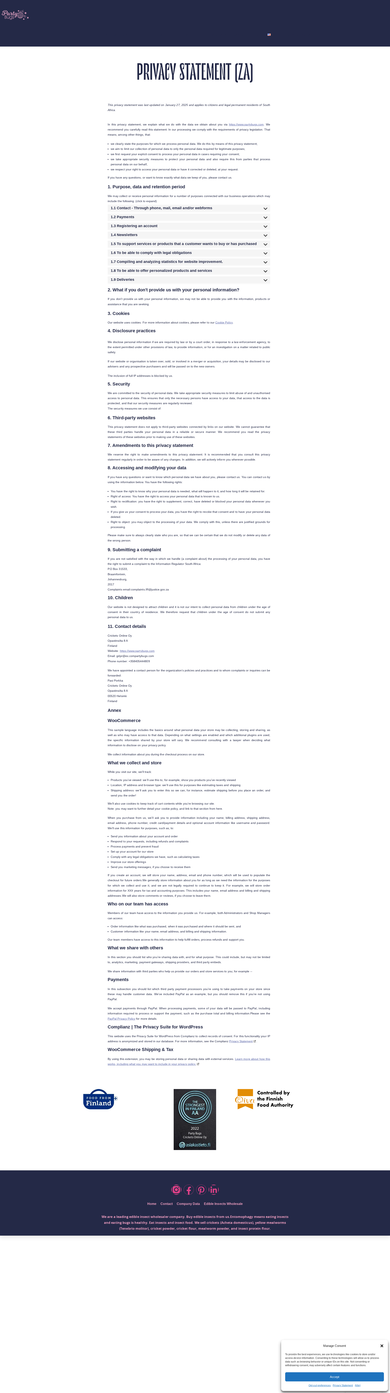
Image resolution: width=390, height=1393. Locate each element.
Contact (166, 1204)
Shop (140, 34)
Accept (334, 1377)
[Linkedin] (214, 1190)
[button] (382, 1346)
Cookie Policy (224, 322)
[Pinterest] (201, 1190)
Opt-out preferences (320, 1385)
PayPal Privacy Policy (121, 1018)
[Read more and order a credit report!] (195, 1119)
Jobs (158, 34)
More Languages (294, 34)
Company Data (188, 1204)
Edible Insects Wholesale (219, 34)
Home (85, 34)
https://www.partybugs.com (246, 124)
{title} (357, 1385)
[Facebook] (189, 1190)
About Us (179, 34)
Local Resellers (113, 34)
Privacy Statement (343, 1385)
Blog (255, 34)
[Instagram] (176, 1190)
